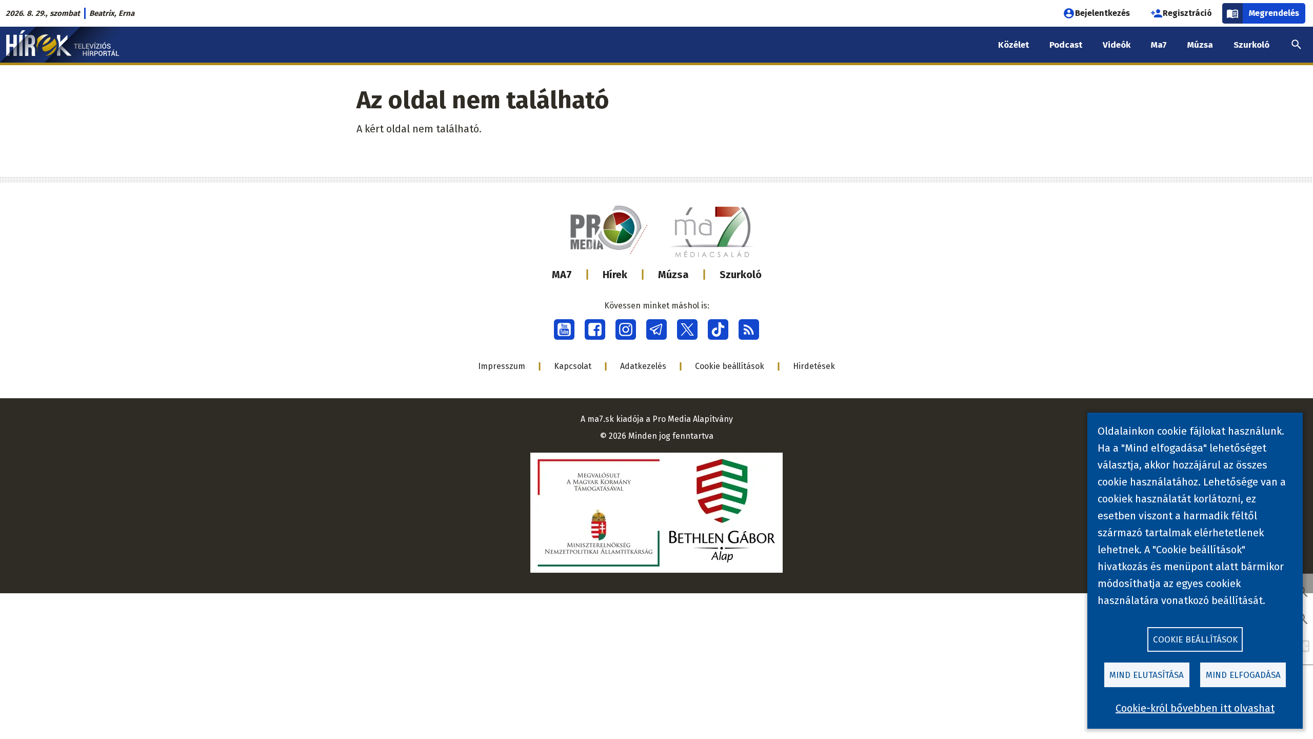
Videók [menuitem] (1116, 45)
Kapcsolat (572, 366)
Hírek (615, 274)
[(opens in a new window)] (564, 329)
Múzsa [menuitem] (1200, 45)
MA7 (562, 274)
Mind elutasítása (1146, 675)
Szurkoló (741, 274)
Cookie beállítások (729, 366)
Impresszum (501, 366)
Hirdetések (814, 366)
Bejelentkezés (1102, 13)
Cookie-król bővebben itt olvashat (1195, 708)
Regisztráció (1187, 13)
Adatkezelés (643, 366)
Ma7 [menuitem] (1159, 45)
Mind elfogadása (1243, 675)
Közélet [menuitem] (1013, 45)
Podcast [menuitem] (1065, 45)
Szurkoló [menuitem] (1251, 45)
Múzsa (673, 274)
